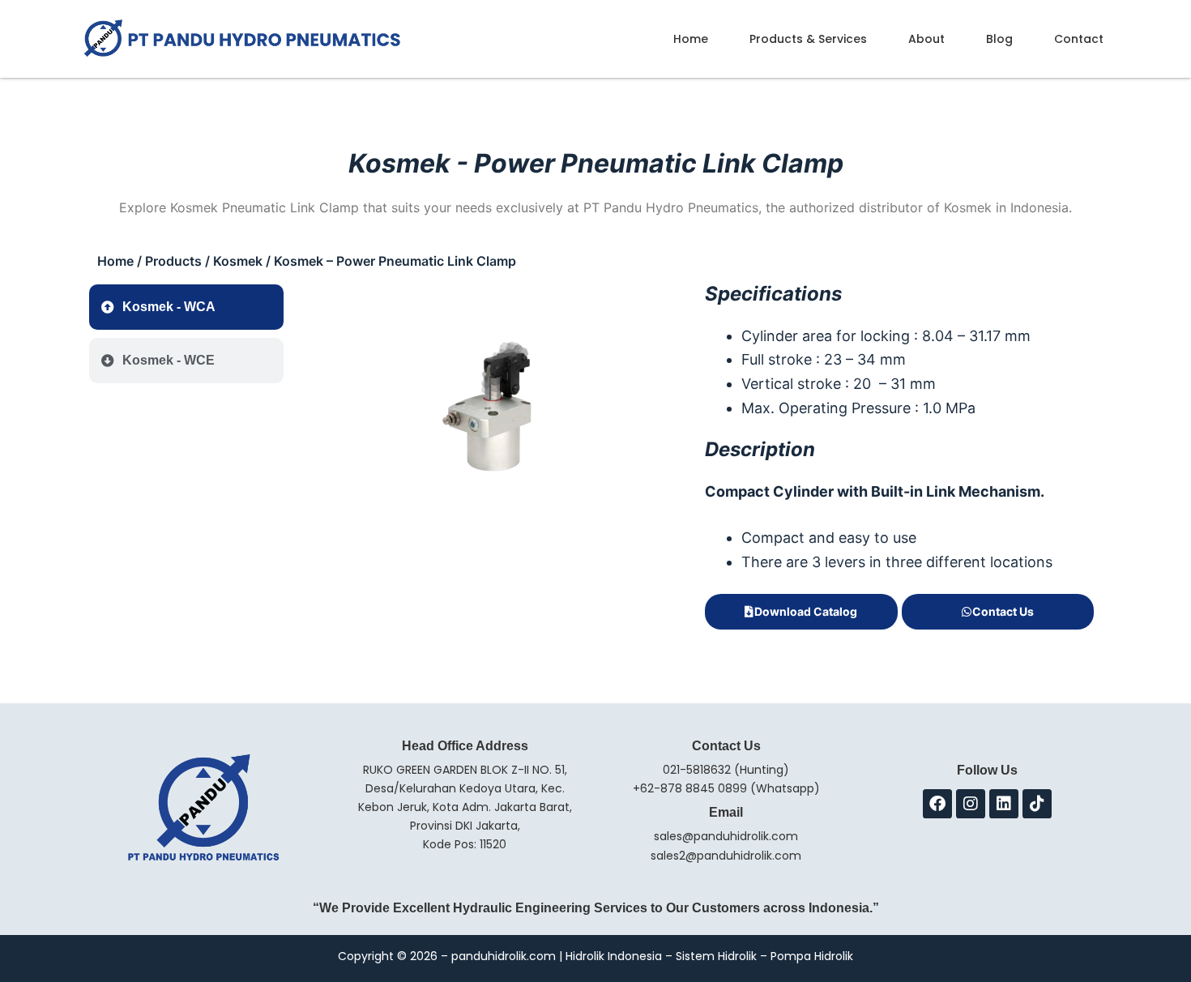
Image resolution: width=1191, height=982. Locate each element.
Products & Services (808, 39)
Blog (999, 39)
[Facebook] (937, 803)
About (926, 39)
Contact (1078, 39)
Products (173, 261)
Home (690, 39)
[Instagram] (970, 803)
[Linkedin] (1003, 803)
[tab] (186, 307)
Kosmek (238, 261)
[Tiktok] (1037, 803)
